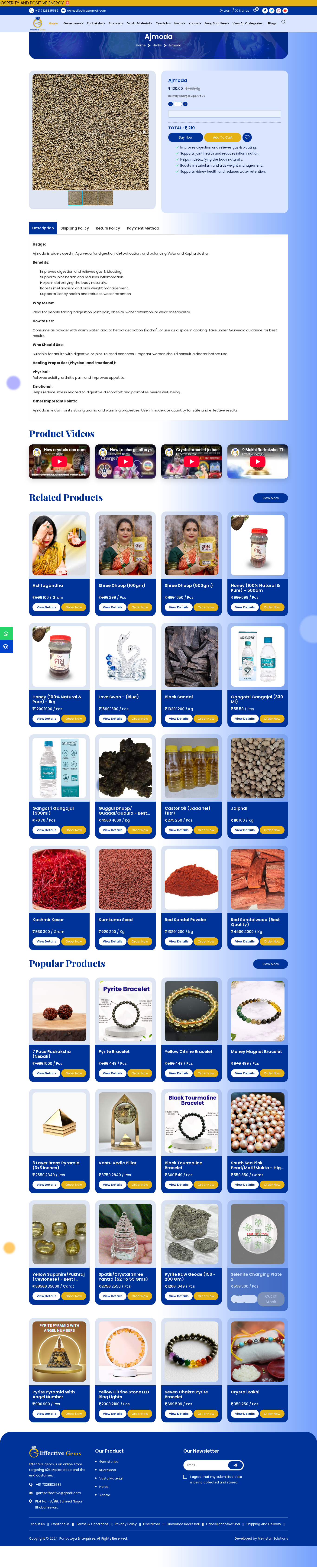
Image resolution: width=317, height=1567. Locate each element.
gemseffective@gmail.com (58, 1493)
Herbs (178, 23)
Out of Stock (271, 1299)
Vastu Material (138, 23)
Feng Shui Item (216, 23)
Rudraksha (95, 23)
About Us (37, 1524)
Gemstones (72, 23)
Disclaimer (151, 1524)
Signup (243, 11)
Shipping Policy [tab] (75, 228)
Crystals (162, 23)
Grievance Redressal (183, 1524)
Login (227, 11)
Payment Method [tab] (143, 228)
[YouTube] (285, 10)
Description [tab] (43, 228)
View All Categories (247, 23)
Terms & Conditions (92, 1524)
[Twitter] (272, 10)
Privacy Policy (126, 1524)
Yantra (194, 23)
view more (270, 498)
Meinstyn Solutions (273, 1538)
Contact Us (60, 1524)
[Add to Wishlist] (247, 137)
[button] (144, 132)
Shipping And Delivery (263, 1524)
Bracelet (115, 23)
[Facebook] (265, 10)
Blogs (272, 23)
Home (53, 23)
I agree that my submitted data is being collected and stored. (216, 1479)
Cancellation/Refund (223, 1524)
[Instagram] (278, 10)
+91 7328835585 (48, 1484)
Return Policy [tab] (108, 228)
